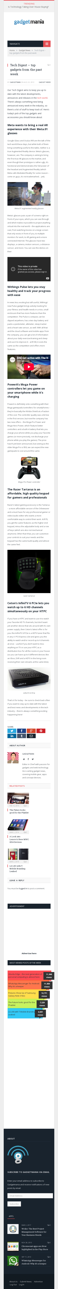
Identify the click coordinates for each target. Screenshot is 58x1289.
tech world (42, 97)
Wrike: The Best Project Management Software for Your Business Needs (34, 1231)
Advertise (38, 1281)
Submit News (26, 1281)
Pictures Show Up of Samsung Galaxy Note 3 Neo (21, 994)
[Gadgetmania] (29, 21)
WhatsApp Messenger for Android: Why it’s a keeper (24, 985)
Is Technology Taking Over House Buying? (28, 7)
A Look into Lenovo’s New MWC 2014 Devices (19, 839)
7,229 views (42, 1004)
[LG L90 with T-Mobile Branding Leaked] (18, 856)
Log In (21, 1284)
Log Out (13, 1284)
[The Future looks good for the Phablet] (18, 800)
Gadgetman (15, 82)
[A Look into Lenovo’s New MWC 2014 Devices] (18, 826)
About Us (13, 1281)
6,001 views (40, 1013)
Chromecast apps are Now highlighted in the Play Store (35, 1248)
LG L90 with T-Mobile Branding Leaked (17, 869)
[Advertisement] (32, 32)
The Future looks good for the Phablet (19, 811)
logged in (23, 888)
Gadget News (45, 82)
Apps (11, 1216)
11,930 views (47, 985)
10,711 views (44, 994)
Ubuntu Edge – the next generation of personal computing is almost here (25, 975)
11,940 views (49, 976)
